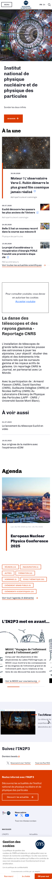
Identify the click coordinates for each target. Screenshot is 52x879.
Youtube (27, 815)
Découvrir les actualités (18, 797)
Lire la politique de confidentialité (15, 867)
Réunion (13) (10, 567)
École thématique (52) (33, 579)
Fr (41, 5)
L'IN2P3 (5, 834)
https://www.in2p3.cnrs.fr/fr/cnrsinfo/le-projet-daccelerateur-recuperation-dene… (26, 252)
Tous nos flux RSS (42, 763)
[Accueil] (26, 5)
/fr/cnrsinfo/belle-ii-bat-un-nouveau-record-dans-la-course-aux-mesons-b (26, 230)
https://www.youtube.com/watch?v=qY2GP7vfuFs (26, 444)
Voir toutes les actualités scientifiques (22, 265)
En (44, 5)
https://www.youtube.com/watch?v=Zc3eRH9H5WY (26, 425)
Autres (8, 573)
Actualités (33, 834)
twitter (22, 815)
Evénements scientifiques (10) (19, 591)
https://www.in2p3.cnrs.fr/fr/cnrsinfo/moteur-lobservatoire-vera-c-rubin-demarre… (26, 167)
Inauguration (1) (30, 567)
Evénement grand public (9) (18, 585)
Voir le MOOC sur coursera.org (21, 681)
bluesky (16, 815)
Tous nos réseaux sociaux (25, 821)
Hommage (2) (11, 579)
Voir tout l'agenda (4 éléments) (18, 598)
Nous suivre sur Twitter (21, 763)
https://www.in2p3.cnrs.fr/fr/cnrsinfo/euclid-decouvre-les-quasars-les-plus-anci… (26, 212)
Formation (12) (25, 573)
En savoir (11, 119)
